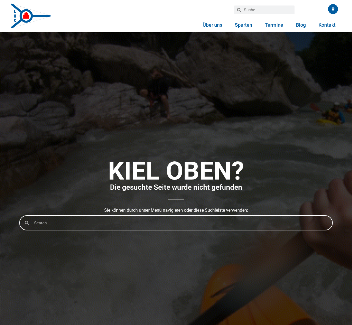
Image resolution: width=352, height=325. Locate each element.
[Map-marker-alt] (333, 9)
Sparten (243, 25)
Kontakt (327, 25)
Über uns (212, 25)
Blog (301, 25)
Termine (274, 25)
